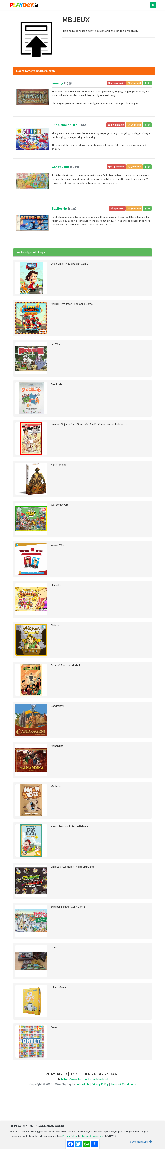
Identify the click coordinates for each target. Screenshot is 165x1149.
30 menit (136, 166)
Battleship (59, 208)
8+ (148, 83)
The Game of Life (65, 125)
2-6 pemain (117, 125)
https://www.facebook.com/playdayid (84, 1079)
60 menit (135, 125)
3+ (148, 166)
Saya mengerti (139, 1141)
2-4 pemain (117, 83)
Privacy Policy (99, 1084)
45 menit (135, 83)
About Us (83, 1084)
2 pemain (118, 208)
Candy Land (61, 166)
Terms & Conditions (123, 1084)
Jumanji (58, 83)
